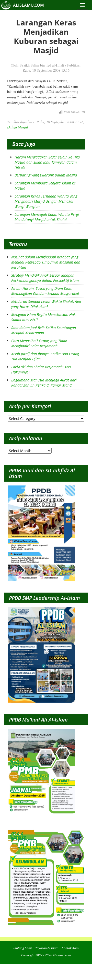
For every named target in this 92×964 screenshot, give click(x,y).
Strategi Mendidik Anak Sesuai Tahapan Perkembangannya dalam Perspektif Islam (45, 278)
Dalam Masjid (17, 127)
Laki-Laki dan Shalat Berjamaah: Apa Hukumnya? (41, 369)
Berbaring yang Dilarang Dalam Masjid (46, 175)
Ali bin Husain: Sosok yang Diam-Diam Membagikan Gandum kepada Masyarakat (45, 291)
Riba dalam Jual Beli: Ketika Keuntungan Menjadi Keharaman (43, 330)
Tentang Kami (22, 948)
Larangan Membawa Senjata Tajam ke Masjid (45, 186)
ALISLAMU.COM (28, 5)
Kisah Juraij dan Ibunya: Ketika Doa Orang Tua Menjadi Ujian (45, 356)
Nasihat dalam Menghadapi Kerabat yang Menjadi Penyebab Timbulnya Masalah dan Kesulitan (45, 262)
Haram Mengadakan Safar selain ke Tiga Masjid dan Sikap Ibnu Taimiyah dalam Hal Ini (47, 162)
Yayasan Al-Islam (46, 948)
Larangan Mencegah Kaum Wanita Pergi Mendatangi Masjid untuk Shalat (47, 217)
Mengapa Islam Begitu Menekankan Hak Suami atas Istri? (43, 317)
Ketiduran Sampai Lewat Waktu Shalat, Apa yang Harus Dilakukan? (46, 304)
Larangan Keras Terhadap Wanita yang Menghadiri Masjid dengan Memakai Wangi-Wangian (46, 201)
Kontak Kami (70, 948)
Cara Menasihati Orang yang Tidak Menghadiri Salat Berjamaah (39, 343)
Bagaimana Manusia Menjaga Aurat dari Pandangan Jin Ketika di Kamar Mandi (44, 383)
